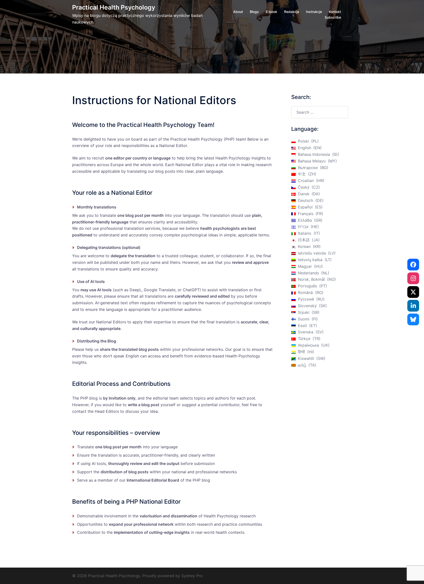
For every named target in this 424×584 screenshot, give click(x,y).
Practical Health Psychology (113, 7)
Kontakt (335, 12)
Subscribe (333, 17)
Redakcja (291, 12)
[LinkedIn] (413, 306)
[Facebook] (413, 264)
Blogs (254, 12)
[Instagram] (413, 278)
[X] (413, 292)
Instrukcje (314, 12)
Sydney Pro (192, 575)
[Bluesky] (413, 319)
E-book (271, 12)
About (238, 12)
